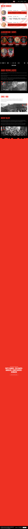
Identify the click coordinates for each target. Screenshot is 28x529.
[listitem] (4, 41)
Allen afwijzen (20, 527)
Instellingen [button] (16, 527)
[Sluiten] (27, 527)
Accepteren (24, 527)
